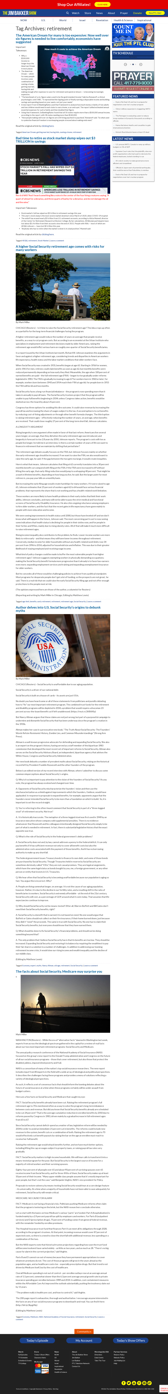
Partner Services (120, 1352)
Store (88, 13)
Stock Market (43, 240)
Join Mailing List (119, 1361)
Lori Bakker (76, 1361)
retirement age (67, 601)
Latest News (123, 138)
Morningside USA (102, 1352)
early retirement (44, 601)
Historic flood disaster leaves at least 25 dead (132, 132)
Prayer (124, 13)
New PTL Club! (155, 13)
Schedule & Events (25, 1361)
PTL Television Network (81, 1363)
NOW (23, 20)
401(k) (25, 240)
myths (39, 965)
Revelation (102, 20)
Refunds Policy (119, 1358)
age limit (25, 601)
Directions (98, 1355)
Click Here (102, 4)
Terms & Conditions (22, 1389)
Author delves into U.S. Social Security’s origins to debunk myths (58, 609)
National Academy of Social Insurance (59, 1317)
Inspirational (144, 20)
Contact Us (76, 1366)
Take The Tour (100, 1361)
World (62, 20)
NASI (41, 1317)
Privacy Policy (47, 1389)
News (99, 13)
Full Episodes (23, 1355)
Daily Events (99, 1358)
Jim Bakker (19, 13)
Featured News (125, 96)
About (111, 13)
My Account (84, 1340)
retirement (77, 132)
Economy (26, 965)
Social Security (80, 601)
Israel (82, 20)
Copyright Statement (36, 1389)
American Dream (29, 132)
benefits (33, 601)
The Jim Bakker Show (80, 1355)
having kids (54, 132)
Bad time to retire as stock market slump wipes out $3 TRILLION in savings (55, 139)
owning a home (66, 132)
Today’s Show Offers (41, 1355)
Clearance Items (40, 1358)
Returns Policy (119, 1355)
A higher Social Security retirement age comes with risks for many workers (60, 248)
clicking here (48, 126)
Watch (75, 13)
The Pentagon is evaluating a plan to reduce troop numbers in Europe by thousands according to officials (132, 118)
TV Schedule (23, 1358)
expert (33, 965)
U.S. (43, 20)
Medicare (34, 1317)
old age (57, 965)
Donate (137, 13)
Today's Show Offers (131, 1340)
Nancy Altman (47, 965)
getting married (43, 132)
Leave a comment (57, 240)
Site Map (55, 1389)
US (55, 1358)
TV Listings (22, 1363)
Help (115, 1363)
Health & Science (123, 20)
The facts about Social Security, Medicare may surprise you (59, 971)
